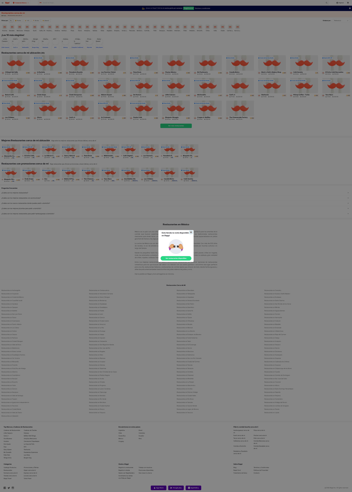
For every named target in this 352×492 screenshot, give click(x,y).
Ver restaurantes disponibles (176, 258)
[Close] (191, 232)
